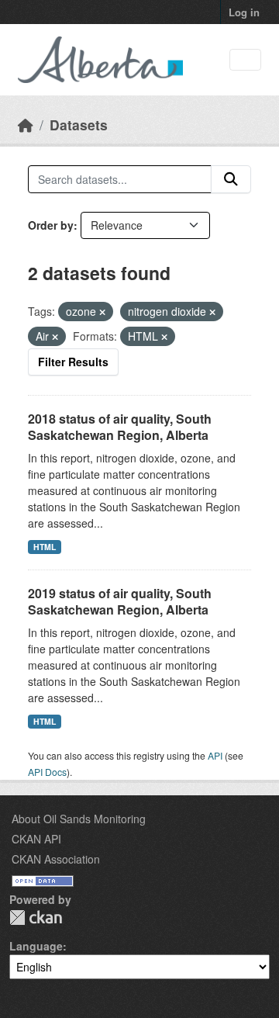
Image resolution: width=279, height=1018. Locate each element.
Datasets (79, 124)
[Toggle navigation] (245, 60)
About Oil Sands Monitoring (79, 818)
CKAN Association (56, 859)
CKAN (35, 917)
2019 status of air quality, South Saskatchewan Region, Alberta (120, 601)
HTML (44, 546)
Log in (244, 12)
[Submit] (231, 179)
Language (36, 946)
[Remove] (102, 312)
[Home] (25, 124)
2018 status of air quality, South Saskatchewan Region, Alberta (120, 427)
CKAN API (36, 839)
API (215, 755)
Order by (51, 225)
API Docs (47, 771)
